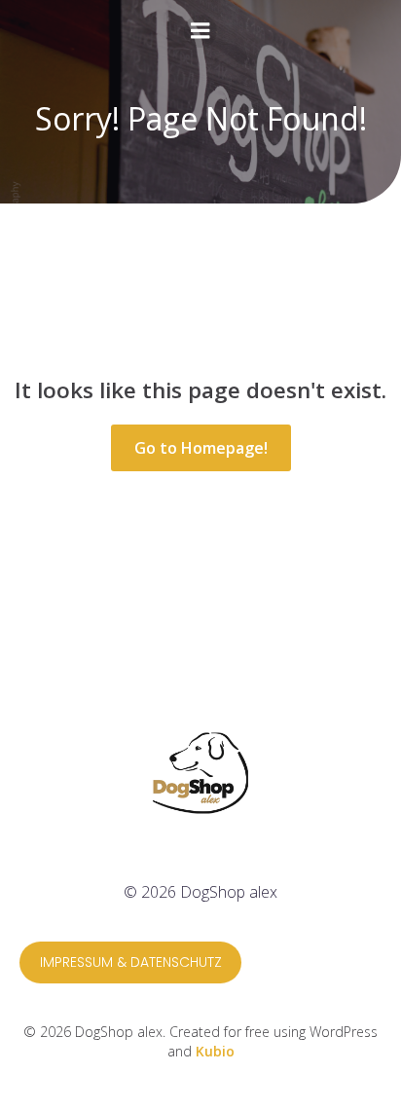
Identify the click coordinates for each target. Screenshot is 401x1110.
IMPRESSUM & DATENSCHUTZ (131, 962)
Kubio (215, 1051)
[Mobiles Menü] (200, 31)
